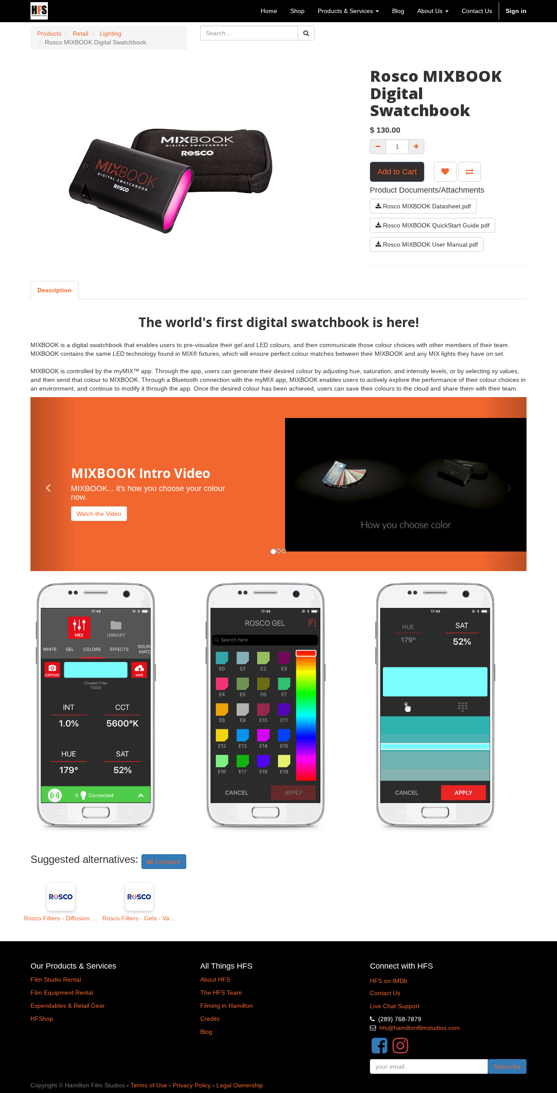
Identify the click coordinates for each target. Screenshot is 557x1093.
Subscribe (507, 1066)
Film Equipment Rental (61, 992)
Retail (80, 33)
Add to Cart (397, 171)
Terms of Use (149, 1085)
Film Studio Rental (55, 979)
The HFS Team (221, 992)
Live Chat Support (394, 1006)
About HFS (215, 979)
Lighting (110, 33)
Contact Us (385, 992)
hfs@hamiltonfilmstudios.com (419, 1027)
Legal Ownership (239, 1085)
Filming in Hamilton (226, 1005)
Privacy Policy (192, 1085)
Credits (210, 1018)
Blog (206, 1031)
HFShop (41, 1018)
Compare (167, 861)
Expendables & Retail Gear (67, 1005)
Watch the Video (99, 513)
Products (49, 33)
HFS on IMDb (388, 980)
